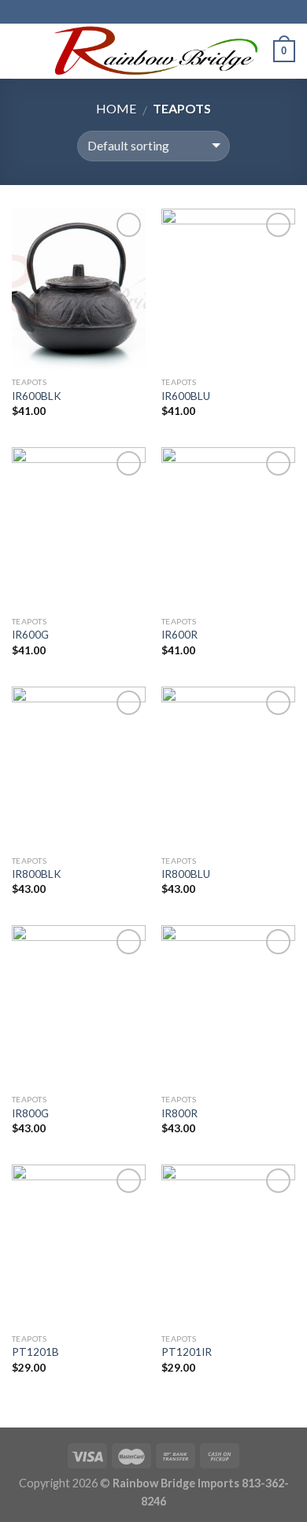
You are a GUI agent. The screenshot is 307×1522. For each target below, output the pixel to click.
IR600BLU (185, 396)
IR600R (179, 634)
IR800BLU (185, 874)
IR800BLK (36, 874)
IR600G (30, 634)
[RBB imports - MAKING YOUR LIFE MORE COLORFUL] (152, 51)
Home (116, 108)
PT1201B (35, 1352)
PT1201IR (186, 1352)
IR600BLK (36, 396)
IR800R (179, 1113)
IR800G (30, 1113)
